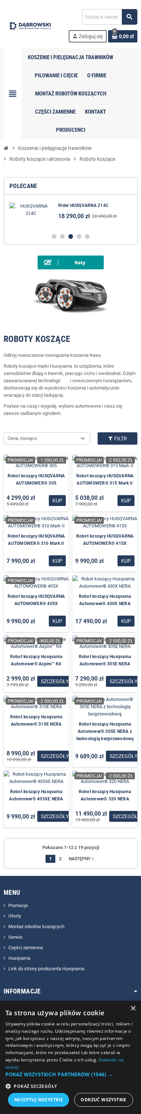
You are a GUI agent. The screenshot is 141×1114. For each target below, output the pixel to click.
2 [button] (62, 236)
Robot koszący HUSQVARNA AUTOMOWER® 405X (36, 600)
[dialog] (70, 1057)
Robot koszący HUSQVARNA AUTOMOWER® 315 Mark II (105, 479)
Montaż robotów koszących (36, 926)
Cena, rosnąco (22, 438)
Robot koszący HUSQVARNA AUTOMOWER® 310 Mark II (36, 540)
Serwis (15, 937)
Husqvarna (19, 958)
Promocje (18, 905)
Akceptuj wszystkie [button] (38, 1100)
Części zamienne (25, 947)
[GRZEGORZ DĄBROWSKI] (30, 25)
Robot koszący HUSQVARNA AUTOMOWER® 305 (36, 479)
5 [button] (87, 236)
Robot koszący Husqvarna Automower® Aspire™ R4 (36, 660)
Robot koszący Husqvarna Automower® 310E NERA (36, 720)
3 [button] (70, 236)
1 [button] (54, 236)
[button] (70, 1074)
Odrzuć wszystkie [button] (103, 1100)
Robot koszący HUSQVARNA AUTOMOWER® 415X (105, 540)
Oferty (14, 916)
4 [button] (79, 236)
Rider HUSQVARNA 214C (83, 205)
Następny (82, 858)
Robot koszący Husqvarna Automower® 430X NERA (105, 600)
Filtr (120, 438)
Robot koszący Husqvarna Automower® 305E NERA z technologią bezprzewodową (105, 731)
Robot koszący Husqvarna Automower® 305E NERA (105, 660)
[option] (70, 213)
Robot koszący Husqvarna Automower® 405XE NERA (36, 795)
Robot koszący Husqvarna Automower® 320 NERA (105, 795)
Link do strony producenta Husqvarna (46, 968)
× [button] (133, 1008)
